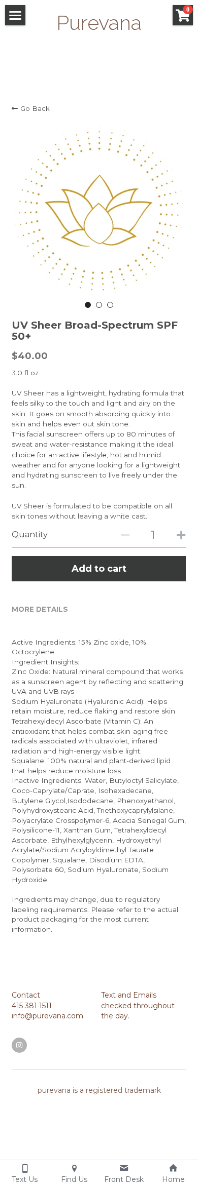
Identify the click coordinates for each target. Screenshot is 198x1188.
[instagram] (19, 1045)
